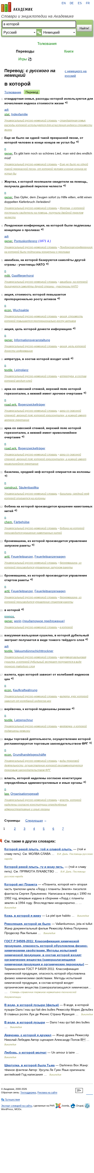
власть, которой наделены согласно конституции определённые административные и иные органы (42, 805)
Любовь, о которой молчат (25, 1052)
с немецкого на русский (76, 73)
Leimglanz (21, 370)
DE (72, 3)
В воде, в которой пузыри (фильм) (31, 1005)
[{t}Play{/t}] (66, 102)
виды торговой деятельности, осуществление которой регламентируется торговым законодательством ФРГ (43, 765)
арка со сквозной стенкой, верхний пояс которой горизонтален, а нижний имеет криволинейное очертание (45, 459)
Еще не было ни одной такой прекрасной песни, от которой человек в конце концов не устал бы (46, 169)
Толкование (12, 92)
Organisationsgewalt (24, 793)
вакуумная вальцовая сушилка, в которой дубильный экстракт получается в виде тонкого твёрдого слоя (45, 662)
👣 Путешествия (10, 1099)
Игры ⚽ (25, 59)
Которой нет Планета (20, 884)
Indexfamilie (19, 114)
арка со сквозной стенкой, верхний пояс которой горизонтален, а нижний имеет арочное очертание (45, 415)
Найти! (84, 28)
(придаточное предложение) (43, 621)
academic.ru (17, 7)
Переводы (25, 51)
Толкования (47, 44)
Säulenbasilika (29, 487)
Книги (68, 51)
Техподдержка (28, 1092)
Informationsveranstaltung (32, 340)
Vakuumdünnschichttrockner (33, 651)
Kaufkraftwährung (25, 690)
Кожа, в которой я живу (22, 915)
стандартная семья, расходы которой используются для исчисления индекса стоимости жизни (48, 125)
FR (88, 3)
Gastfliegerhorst (23, 275)
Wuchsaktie (21, 310)
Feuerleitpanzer (22, 556)
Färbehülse (22, 522)
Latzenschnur (23, 720)
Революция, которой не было (27, 923)
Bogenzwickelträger (31, 404)
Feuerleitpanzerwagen (50, 556)
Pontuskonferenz (25, 241)
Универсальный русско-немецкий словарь (30, 120)
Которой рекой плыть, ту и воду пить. (34, 866)
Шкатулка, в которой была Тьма (29, 1065)
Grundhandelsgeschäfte (29, 754)
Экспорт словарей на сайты (16, 1105)
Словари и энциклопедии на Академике (37, 16)
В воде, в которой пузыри (24, 1022)
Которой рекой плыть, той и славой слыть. (38, 849)
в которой (66, 627)
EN (64, 3)
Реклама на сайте (47, 1092)
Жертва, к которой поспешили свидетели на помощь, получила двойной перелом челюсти (44, 213)
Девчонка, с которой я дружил (27, 1035)
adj (6, 109)
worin (17, 621)
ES (80, 3)
